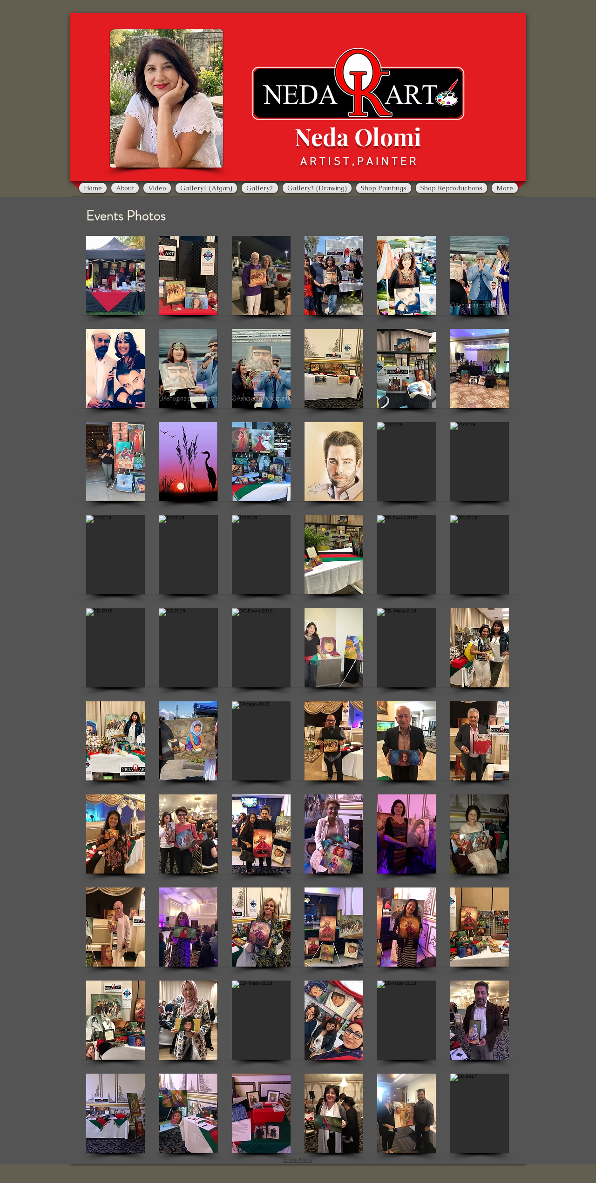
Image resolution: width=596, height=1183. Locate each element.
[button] (115, 275)
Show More (297, 1159)
